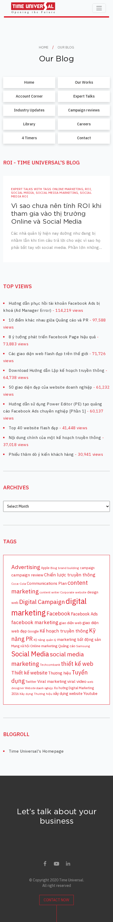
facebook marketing (34, 622)
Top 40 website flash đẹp (33, 427)
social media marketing (57, 193)
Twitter (31, 681)
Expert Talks (84, 96)
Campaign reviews (84, 110)
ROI (88, 189)
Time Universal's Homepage (36, 751)
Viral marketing (51, 681)
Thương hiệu (59, 673)
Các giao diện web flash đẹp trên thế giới (48, 353)
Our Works (84, 82)
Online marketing (67, 189)
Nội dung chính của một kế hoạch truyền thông (55, 437)
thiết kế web (77, 663)
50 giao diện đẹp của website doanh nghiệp (50, 387)
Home (29, 82)
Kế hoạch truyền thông (64, 631)
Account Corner (29, 96)
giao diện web (70, 622)
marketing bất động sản (79, 639)
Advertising (25, 567)
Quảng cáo (66, 646)
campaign (87, 568)
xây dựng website (68, 693)
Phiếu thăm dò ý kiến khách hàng (41, 454)
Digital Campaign (42, 601)
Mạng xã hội (20, 646)
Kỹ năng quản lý (45, 640)
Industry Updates (29, 110)
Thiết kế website (29, 672)
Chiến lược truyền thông (69, 575)
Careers (84, 124)
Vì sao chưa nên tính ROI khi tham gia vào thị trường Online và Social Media (56, 214)
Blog (53, 568)
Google (33, 631)
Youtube (90, 693)
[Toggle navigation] (99, 8)
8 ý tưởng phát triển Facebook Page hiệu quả (52, 336)
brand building (68, 568)
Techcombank (50, 665)
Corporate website (73, 592)
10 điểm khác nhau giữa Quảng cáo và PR (48, 320)
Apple (45, 568)
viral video (76, 681)
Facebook (58, 613)
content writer (49, 592)
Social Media (22, 193)
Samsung (83, 646)
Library (29, 124)
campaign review (27, 574)
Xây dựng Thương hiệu (35, 694)
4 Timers (29, 138)
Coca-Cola (18, 584)
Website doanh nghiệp (39, 688)
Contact (84, 138)
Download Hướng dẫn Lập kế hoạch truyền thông (56, 370)
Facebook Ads (84, 614)
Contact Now (56, 900)
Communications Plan (47, 583)
